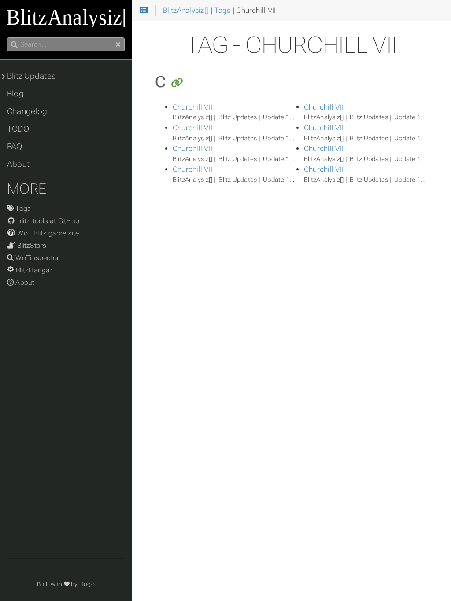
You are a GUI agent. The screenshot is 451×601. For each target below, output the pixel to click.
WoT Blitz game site (47, 233)
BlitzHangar (33, 270)
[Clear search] (118, 45)
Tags (22, 209)
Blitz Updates (31, 76)
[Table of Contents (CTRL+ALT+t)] (143, 10)
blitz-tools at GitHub (47, 221)
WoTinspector (36, 258)
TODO (18, 129)
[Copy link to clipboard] (177, 83)
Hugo (87, 584)
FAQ (14, 146)
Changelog (27, 111)
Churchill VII (192, 107)
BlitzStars (31, 245)
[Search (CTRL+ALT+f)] (14, 45)
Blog (15, 93)
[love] (67, 584)
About (18, 164)
